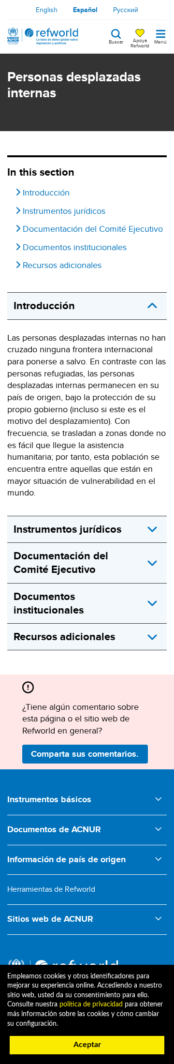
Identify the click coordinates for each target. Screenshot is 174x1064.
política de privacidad (91, 1004)
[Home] (42, 36)
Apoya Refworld (139, 42)
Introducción (46, 192)
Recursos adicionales (62, 265)
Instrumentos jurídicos (64, 211)
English (47, 10)
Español (85, 10)
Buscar (116, 41)
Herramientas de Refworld (51, 889)
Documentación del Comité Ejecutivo (93, 229)
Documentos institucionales (75, 247)
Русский (125, 10)
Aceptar (87, 1045)
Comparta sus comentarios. (85, 754)
